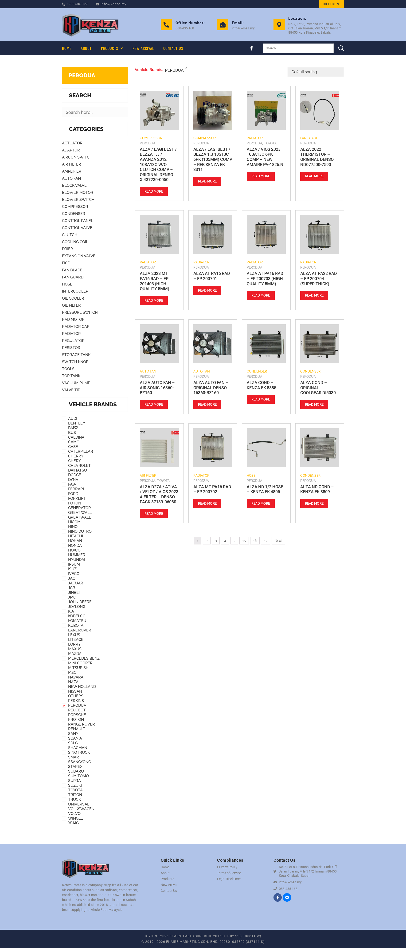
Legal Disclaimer (229, 879)
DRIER (67, 249)
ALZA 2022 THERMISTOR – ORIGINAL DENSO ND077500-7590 (317, 157)
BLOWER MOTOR (77, 192)
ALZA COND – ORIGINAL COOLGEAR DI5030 (318, 387)
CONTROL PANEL (77, 220)
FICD (66, 263)
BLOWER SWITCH (78, 199)
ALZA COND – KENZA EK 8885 (261, 385)
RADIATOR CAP (75, 326)
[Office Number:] (166, 24)
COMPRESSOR (75, 206)
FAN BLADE (72, 270)
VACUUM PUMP (76, 383)
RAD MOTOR (73, 319)
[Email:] (222, 24)
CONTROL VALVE (77, 228)
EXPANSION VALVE (78, 256)
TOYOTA (270, 143)
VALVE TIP (71, 390)
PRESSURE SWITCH (80, 312)
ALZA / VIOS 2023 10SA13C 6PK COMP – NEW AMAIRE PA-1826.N (265, 157)
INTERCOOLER (75, 291)
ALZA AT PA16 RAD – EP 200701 (211, 276)
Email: (238, 23)
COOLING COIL (75, 242)
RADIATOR (71, 333)
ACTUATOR (72, 143)
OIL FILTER (71, 305)
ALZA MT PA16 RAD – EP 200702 (212, 489)
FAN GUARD (72, 277)
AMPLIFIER (71, 171)
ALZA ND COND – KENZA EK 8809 (317, 489)
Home (165, 867)
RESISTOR (71, 347)
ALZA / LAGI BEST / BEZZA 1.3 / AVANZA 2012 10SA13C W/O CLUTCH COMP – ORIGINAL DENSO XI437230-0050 (158, 164)
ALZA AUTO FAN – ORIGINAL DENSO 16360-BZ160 (210, 387)
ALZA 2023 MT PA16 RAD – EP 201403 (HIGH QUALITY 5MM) (154, 281)
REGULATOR (73, 340)
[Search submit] (341, 48)
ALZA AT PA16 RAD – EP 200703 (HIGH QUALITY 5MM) (265, 278)
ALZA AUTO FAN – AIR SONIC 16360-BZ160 (157, 387)
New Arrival (169, 885)
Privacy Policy (227, 867)
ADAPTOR (71, 150)
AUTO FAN (71, 178)
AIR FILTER (71, 164)
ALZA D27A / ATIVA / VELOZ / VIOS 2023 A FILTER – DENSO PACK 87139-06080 (159, 494)
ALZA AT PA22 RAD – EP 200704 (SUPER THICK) (318, 278)
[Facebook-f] (251, 48)
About (165, 873)
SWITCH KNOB (75, 362)
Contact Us (169, 890)
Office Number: (190, 23)
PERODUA (82, 75)
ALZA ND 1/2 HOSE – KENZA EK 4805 (265, 489)
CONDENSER (73, 213)
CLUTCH (69, 235)
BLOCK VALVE (74, 185)
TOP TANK (71, 376)
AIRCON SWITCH (77, 157)
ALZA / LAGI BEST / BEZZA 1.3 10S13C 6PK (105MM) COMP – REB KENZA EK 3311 (212, 159)
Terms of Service (229, 873)
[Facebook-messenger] (287, 897)
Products (167, 879)
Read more (153, 191)
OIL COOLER (73, 298)
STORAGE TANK (76, 355)
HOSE (67, 284)
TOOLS (68, 369)
